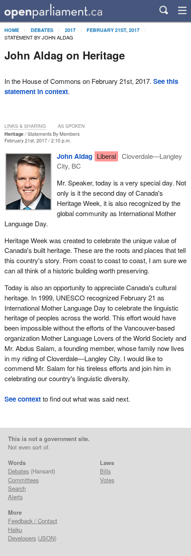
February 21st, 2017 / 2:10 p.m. (37, 140)
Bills (105, 471)
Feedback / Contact (32, 521)
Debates (42, 30)
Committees (23, 480)
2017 (70, 30)
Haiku (15, 529)
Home (11, 30)
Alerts (15, 497)
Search (17, 488)
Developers (22, 538)
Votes (107, 480)
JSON (47, 538)
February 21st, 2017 (113, 30)
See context (22, 399)
